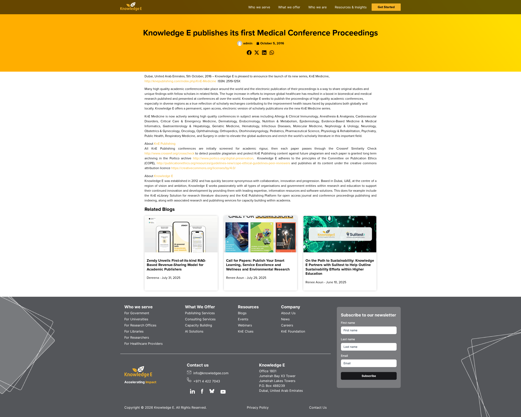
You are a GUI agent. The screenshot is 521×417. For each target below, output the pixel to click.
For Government (136, 313)
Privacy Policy (258, 407)
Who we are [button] (317, 7)
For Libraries (133, 331)
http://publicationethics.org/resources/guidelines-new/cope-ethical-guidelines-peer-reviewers (223, 163)
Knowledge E (163, 176)
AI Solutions (194, 331)
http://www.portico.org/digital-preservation (223, 158)
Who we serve (138, 306)
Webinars (245, 325)
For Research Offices (140, 325)
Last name (348, 339)
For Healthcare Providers (143, 343)
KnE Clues (245, 331)
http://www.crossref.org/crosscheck (169, 153)
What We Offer (200, 306)
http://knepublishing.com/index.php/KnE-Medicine (180, 81)
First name (348, 322)
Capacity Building (198, 325)
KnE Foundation (293, 331)
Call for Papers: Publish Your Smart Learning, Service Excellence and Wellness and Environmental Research (258, 265)
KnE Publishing (164, 143)
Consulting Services (200, 319)
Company (290, 306)
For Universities (136, 319)
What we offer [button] (289, 7)
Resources (248, 306)
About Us (288, 313)
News (285, 319)
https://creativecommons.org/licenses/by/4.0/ (203, 168)
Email (344, 355)
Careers (287, 325)
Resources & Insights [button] (351, 7)
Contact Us (318, 407)
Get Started (386, 7)
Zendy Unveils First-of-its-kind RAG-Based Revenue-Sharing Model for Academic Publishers (176, 265)
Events (243, 319)
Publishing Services (200, 313)
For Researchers (136, 337)
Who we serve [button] (259, 7)
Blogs (242, 313)
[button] (249, 52)
